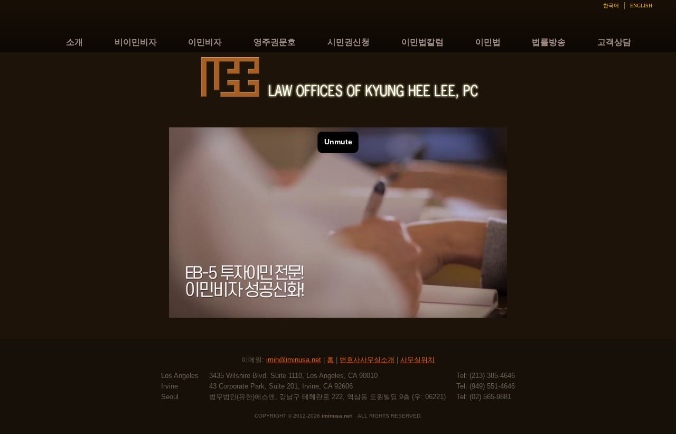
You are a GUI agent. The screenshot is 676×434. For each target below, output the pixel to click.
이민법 (488, 42)
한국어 (611, 5)
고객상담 (614, 42)
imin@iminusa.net (293, 360)
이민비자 (205, 42)
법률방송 (549, 42)
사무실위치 (417, 360)
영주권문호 (274, 42)
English (641, 5)
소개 (74, 42)
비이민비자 (136, 42)
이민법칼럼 (422, 42)
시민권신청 (348, 42)
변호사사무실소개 (367, 360)
